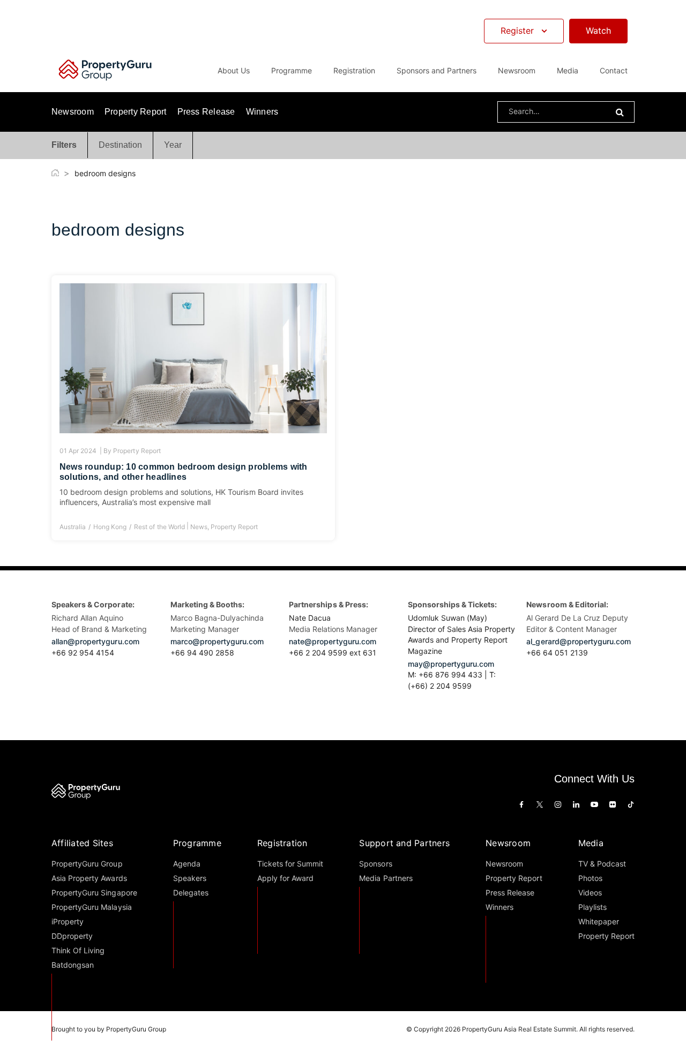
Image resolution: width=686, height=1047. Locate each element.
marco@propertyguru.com (217, 641)
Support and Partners (404, 843)
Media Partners (385, 878)
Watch (598, 30)
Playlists (592, 907)
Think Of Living (78, 950)
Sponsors (375, 863)
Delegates (190, 892)
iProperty (67, 921)
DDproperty (72, 935)
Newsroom (516, 70)
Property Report (136, 111)
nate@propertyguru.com (332, 641)
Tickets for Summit (290, 863)
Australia (72, 527)
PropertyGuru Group (87, 863)
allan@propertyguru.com (95, 641)
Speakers (189, 878)
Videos (590, 892)
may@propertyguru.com (451, 663)
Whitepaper (598, 921)
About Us (234, 70)
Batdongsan (72, 964)
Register (517, 30)
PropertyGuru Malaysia (91, 907)
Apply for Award (285, 878)
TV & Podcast (602, 863)
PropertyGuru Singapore (94, 892)
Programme (197, 843)
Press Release (206, 111)
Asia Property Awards (89, 878)
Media (590, 843)
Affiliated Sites (82, 843)
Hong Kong (109, 527)
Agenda (186, 863)
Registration (282, 843)
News (198, 527)
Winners (262, 111)
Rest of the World (159, 527)
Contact (614, 70)
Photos (590, 878)
